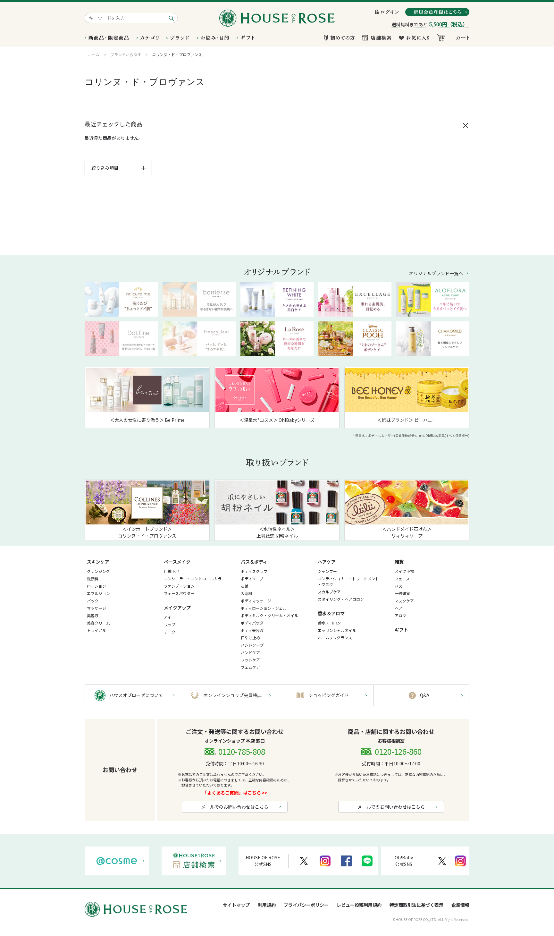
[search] (172, 18)
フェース (402, 578)
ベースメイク (177, 561)
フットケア (250, 659)
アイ (167, 617)
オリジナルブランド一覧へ (436, 273)
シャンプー (327, 571)
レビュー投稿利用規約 (359, 905)
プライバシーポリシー (306, 905)
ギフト (401, 629)
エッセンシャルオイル (337, 630)
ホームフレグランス (335, 637)
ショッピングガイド (328, 695)
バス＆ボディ (254, 561)
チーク (169, 631)
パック (92, 600)
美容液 (92, 615)
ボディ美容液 (252, 630)
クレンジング (98, 571)
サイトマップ (236, 905)
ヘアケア (327, 561)
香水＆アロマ (331, 613)
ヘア (398, 608)
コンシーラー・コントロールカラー (194, 578)
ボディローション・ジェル (264, 608)
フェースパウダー (179, 593)
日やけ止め (250, 637)
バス (398, 586)
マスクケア (404, 600)
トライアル (96, 630)
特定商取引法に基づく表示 (416, 905)
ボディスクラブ (254, 571)
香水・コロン (329, 622)
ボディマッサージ (256, 600)
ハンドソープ (252, 645)
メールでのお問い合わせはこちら (234, 807)
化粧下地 (171, 571)
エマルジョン (98, 593)
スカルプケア (329, 591)
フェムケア (250, 667)
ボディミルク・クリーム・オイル (269, 615)
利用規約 (267, 905)
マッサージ (96, 608)
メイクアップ (177, 607)
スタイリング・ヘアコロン (341, 599)
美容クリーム (98, 622)
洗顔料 (92, 578)
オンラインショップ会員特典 (232, 695)
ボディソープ (252, 578)
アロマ (400, 615)
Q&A (424, 695)
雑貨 (399, 561)
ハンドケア (250, 652)
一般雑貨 (402, 593)
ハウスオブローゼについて (136, 695)
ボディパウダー (254, 622)
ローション (96, 586)
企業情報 (460, 905)
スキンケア (98, 561)
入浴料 (246, 593)
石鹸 (244, 586)
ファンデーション (179, 586)
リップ (169, 624)
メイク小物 (404, 571)
